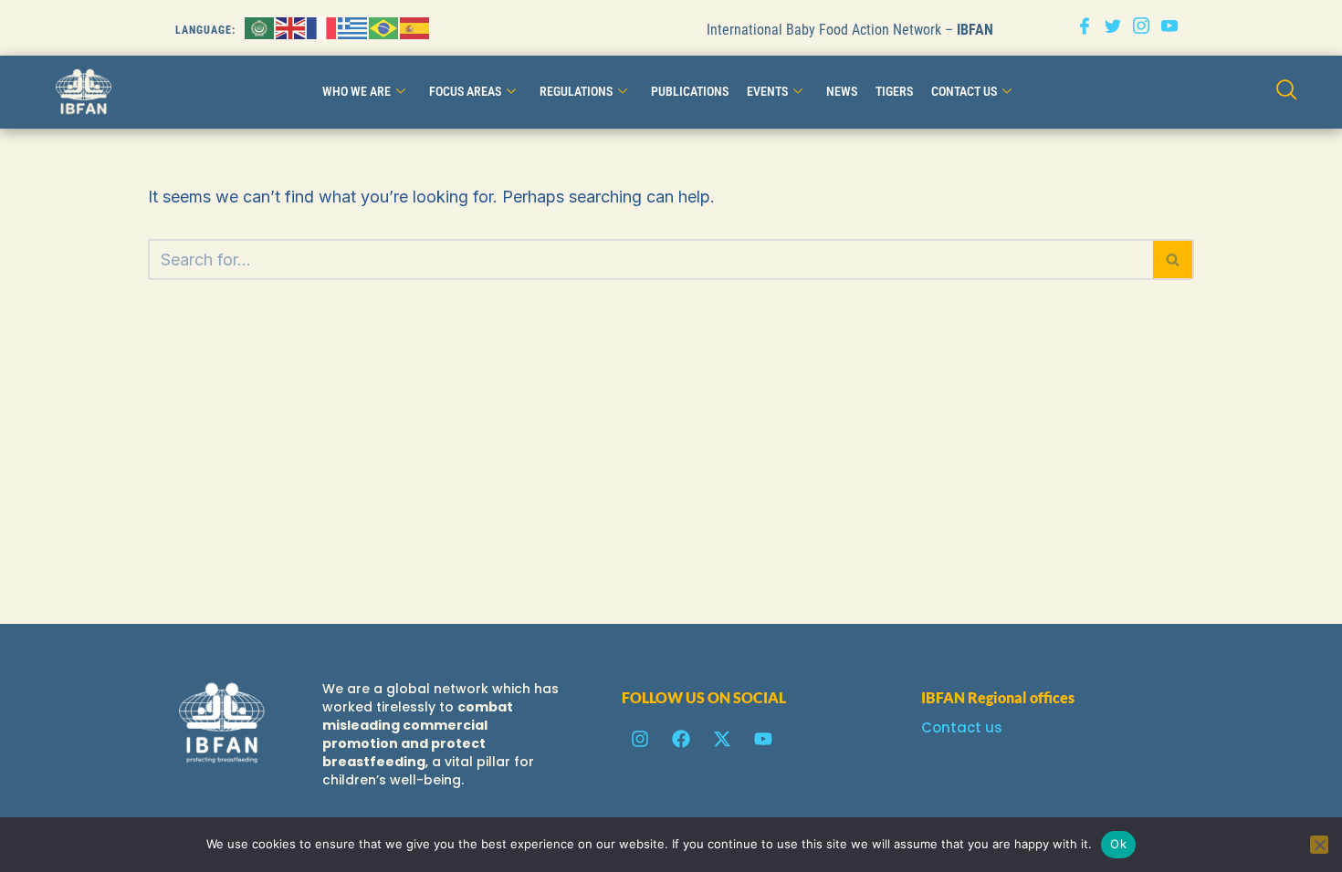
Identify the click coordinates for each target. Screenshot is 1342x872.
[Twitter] (1113, 28)
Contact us (961, 727)
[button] (1286, 93)
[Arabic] (260, 27)
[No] (1319, 845)
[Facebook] (1084, 28)
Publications (690, 91)
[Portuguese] (384, 27)
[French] (322, 27)
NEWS (841, 91)
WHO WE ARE (356, 91)
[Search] (1173, 259)
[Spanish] (415, 27)
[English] (291, 27)
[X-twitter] (722, 739)
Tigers (894, 91)
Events (767, 91)
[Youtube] (1169, 28)
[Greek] (353, 27)
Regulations (576, 91)
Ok (1118, 843)
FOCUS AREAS (465, 91)
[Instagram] (1141, 28)
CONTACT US (964, 91)
